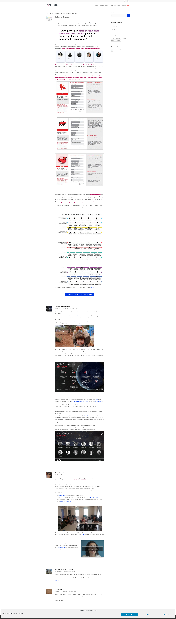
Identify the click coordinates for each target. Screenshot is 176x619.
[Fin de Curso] (49, 475)
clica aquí (93, 287)
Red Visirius (113, 29)
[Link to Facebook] (124, 1)
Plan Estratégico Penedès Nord (93, 497)
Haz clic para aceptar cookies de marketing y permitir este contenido (92, 549)
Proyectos (65, 19)
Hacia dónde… (59, 589)
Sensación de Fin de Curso (63, 473)
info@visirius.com (58, 1)
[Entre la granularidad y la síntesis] (49, 571)
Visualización (118, 40)
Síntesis (112, 40)
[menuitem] (96, 5)
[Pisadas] (49, 591)
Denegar (147, 614)
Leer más (57, 580)
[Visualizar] (49, 308)
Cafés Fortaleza (62, 495)
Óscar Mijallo (58, 404)
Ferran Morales (72, 322)
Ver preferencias (165, 614)
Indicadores (113, 26)
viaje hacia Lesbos (98, 401)
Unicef (96, 399)
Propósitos (124, 38)
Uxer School (90, 23)
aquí (84, 534)
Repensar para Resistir (117, 49)
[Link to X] (126, 1)
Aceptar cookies (129, 614)
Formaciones (113, 24)
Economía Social (118, 38)
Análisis (112, 38)
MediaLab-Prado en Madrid (81, 316)
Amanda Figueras (72, 19)
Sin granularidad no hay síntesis (64, 569)
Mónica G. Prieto (79, 404)
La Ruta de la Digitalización (63, 17)
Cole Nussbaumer (87, 415)
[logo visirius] (53, 5)
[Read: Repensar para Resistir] (112, 50)
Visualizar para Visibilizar (62, 306)
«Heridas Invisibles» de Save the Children (79, 401)
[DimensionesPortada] (49, 19)
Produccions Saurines (61, 547)
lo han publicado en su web (65, 501)
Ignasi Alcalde (79, 322)
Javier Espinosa (87, 404)
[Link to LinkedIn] (129, 1)
